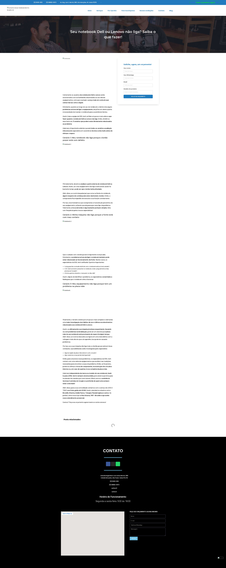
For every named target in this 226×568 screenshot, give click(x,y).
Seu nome (127, 68)
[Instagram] (113, 464)
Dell (92, 95)
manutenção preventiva (102, 203)
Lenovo (97, 95)
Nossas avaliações (146, 11)
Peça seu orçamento (76, 402)
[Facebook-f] (108, 464)
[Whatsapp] (118, 464)
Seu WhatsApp (129, 75)
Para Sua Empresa (128, 11)
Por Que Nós (112, 11)
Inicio (90, 11)
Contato (161, 11)
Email (125, 82)
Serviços (99, 11)
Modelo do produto (130, 89)
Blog (171, 11)
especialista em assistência (82, 131)
